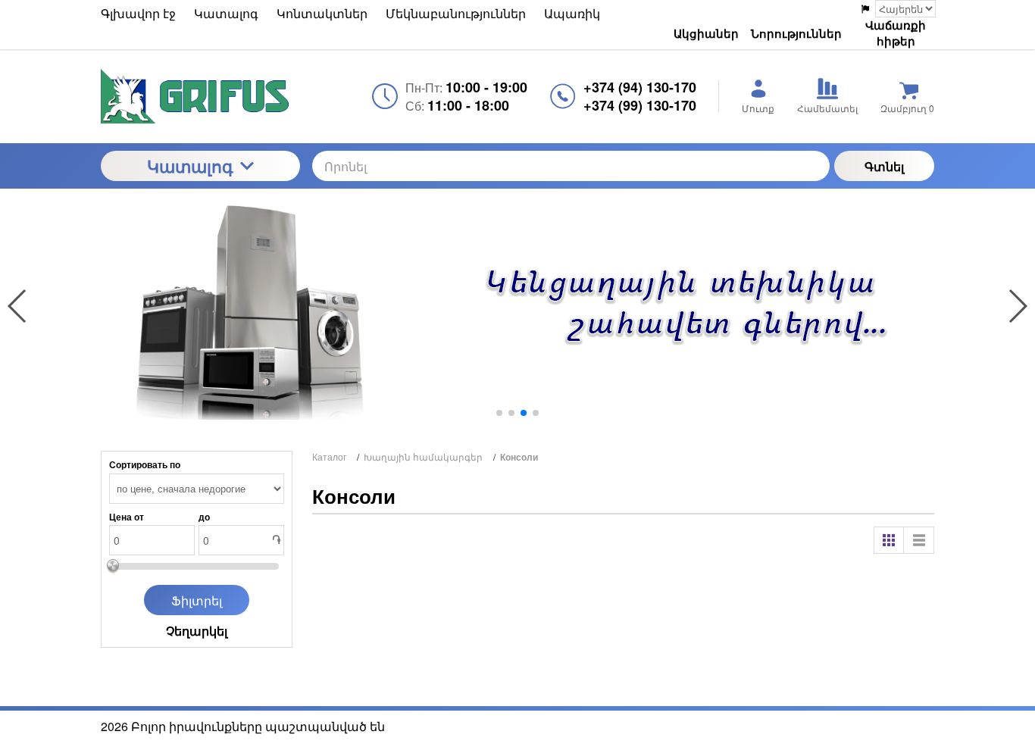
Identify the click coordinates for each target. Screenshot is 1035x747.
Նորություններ (796, 33)
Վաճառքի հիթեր (895, 33)
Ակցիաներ (706, 33)
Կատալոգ (190, 166)
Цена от (126, 516)
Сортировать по (144, 464)
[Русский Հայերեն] (897, 8)
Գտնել (884, 166)
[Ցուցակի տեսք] (919, 540)
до (204, 516)
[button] (499, 413)
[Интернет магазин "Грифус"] (200, 96)
